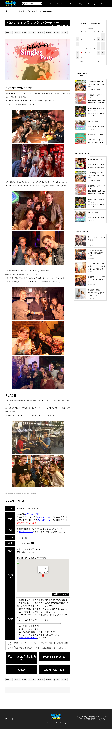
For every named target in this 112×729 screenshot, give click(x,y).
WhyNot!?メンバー (45, 517)
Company (91, 4)
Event (49, 4)
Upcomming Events (82, 153)
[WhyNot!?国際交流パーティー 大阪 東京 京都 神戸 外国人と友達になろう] (10, 4)
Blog (80, 4)
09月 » (98, 61)
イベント (13, 11)
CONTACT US (54, 669)
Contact (104, 4)
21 (98, 48)
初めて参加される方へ (21, 658)
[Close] (45, 568)
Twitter (6, 719)
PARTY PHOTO (54, 656)
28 (98, 52)
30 (77, 57)
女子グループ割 (32, 514)
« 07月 (81, 61)
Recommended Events (82, 74)
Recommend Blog (82, 231)
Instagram (12, 719)
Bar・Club (60, 4)
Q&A (21, 669)
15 (102, 43)
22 (102, 48)
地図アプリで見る (61, 594)
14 (98, 43)
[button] (43, 576)
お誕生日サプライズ (28, 638)
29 (102, 52)
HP (32, 543)
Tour (71, 4)
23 (77, 52)
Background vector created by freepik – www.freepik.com (20, 493)
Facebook (9, 719)
